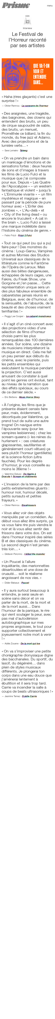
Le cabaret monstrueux (38, 316)
